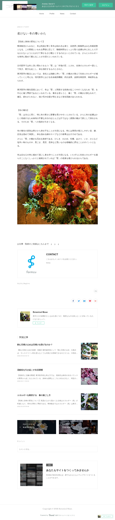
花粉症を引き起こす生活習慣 (30, 369)
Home (41, 13)
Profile (52, 13)
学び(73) (20, 283)
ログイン (105, 5)
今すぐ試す (88, 4)
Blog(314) (26, 283)
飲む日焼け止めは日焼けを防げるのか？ (35, 344)
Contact (73, 13)
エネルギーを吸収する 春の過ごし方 (34, 395)
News (62, 13)
